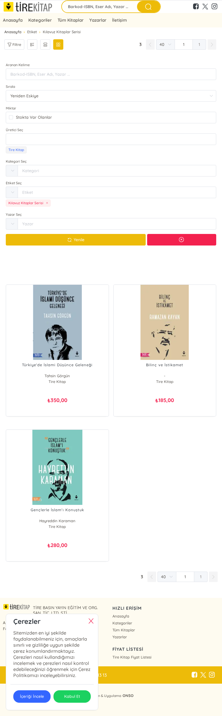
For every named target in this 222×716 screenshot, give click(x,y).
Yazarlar (119, 637)
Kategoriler (40, 20)
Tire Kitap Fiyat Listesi (131, 657)
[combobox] (111, 139)
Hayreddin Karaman (57, 520)
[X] (203, 675)
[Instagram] (212, 675)
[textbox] (111, 139)
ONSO (128, 695)
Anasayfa (13, 20)
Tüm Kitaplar (71, 20)
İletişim (119, 20)
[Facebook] (194, 675)
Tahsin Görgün (57, 375)
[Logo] (28, 7)
